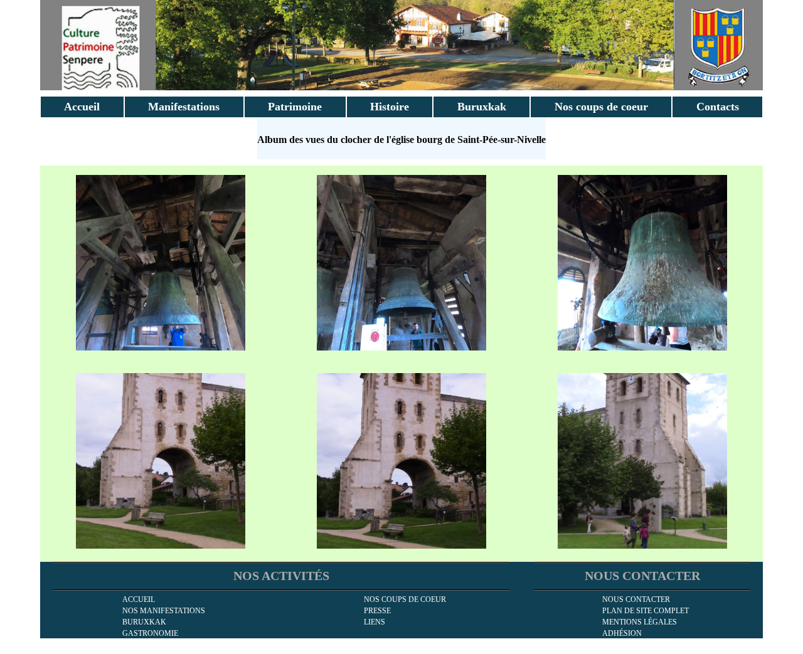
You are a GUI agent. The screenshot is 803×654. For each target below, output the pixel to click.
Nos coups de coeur (601, 106)
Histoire (389, 106)
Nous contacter (636, 599)
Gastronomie (150, 633)
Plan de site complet (645, 610)
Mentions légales (639, 622)
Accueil (82, 106)
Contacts (717, 106)
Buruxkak (481, 106)
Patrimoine (295, 106)
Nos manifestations (163, 610)
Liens (374, 622)
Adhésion (622, 633)
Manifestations (184, 106)
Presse (377, 610)
